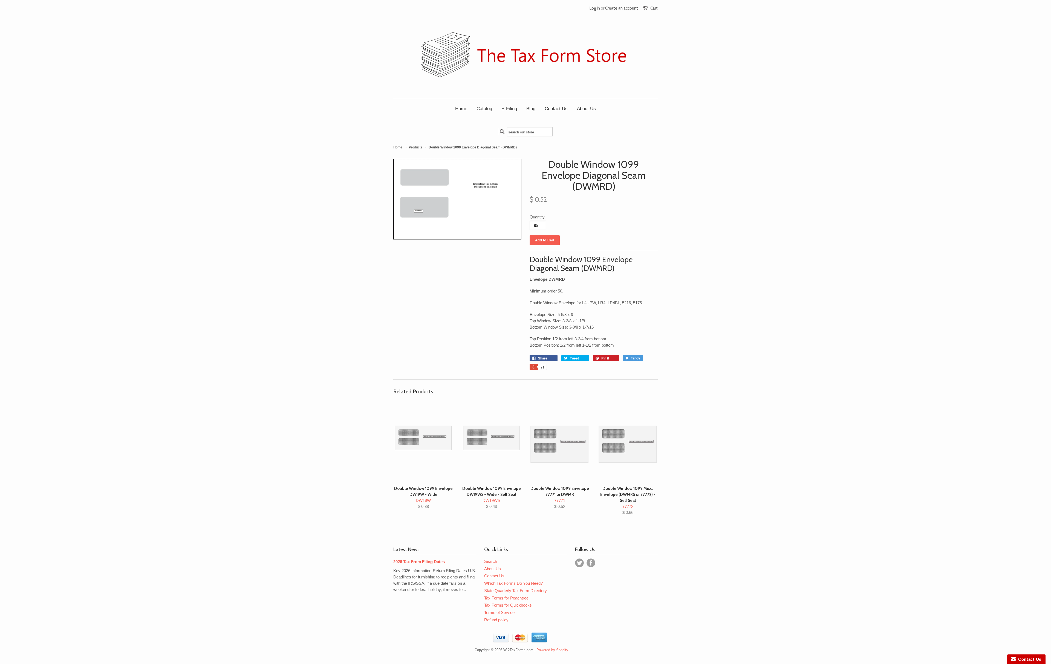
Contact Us (494, 576)
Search (490, 561)
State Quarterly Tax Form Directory (515, 590)
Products (415, 147)
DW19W (423, 497)
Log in (595, 8)
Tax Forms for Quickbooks (508, 605)
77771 (559, 497)
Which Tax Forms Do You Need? (513, 583)
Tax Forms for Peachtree (506, 598)
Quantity (537, 217)
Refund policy (496, 620)
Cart (654, 8)
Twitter (579, 562)
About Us (492, 568)
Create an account (621, 8)
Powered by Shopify (552, 650)
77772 (628, 500)
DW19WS (491, 497)
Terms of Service (499, 612)
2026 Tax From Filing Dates (419, 561)
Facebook (591, 562)
